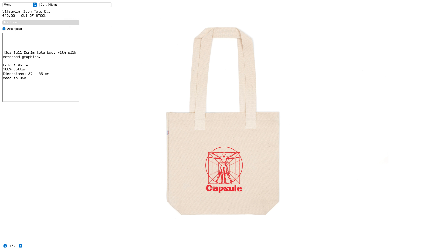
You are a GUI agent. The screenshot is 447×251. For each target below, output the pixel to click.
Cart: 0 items (49, 5)
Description (14, 28)
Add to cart (11, 22)
